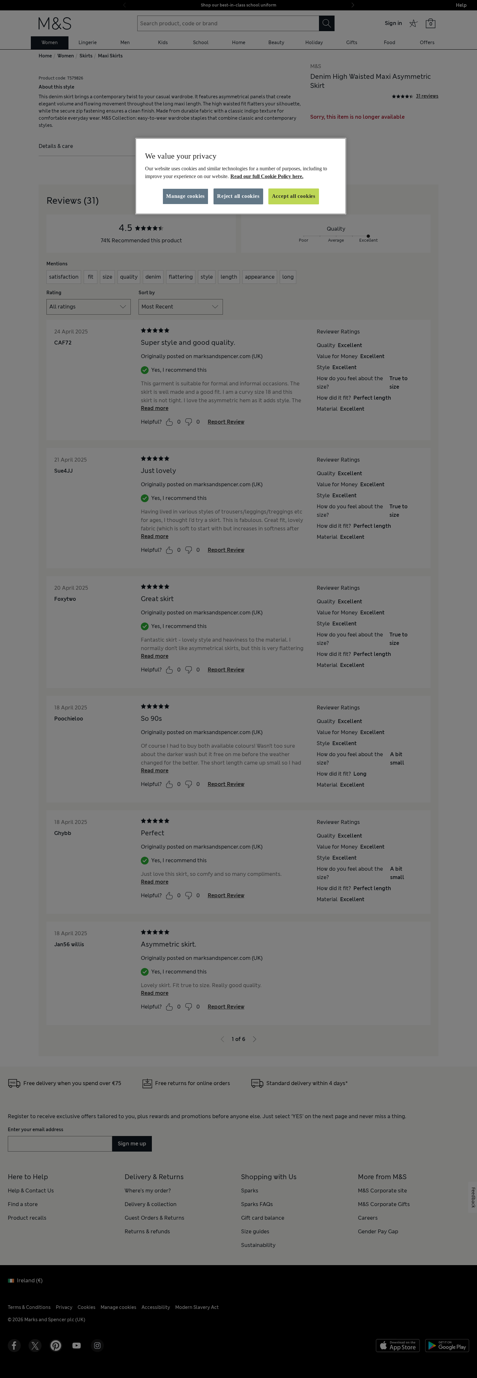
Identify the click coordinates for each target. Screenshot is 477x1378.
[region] (240, 176)
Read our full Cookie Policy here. (266, 176)
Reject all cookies (238, 196)
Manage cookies (185, 196)
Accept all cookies (293, 196)
